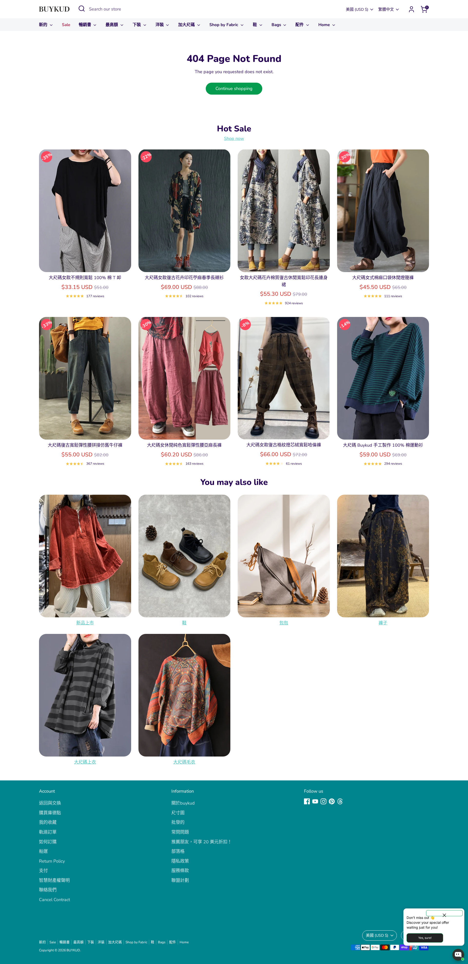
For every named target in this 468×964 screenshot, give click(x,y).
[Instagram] (323, 801)
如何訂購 (48, 842)
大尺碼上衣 (85, 762)
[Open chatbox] (458, 955)
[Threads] (340, 801)
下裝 (137, 25)
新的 (44, 25)
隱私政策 (180, 861)
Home (324, 25)
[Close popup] (444, 913)
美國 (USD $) (357, 9)
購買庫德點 (50, 813)
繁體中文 (386, 9)
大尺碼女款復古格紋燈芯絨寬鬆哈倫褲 (283, 445)
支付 (43, 871)
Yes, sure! (424, 938)
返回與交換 (50, 803)
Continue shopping (234, 88)
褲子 (383, 623)
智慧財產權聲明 (54, 880)
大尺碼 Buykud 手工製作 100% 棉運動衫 (383, 445)
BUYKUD (73, 950)
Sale (66, 25)
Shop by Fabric (224, 25)
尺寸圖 (178, 813)
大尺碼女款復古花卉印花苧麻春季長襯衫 (184, 278)
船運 (43, 851)
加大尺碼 (187, 25)
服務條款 (180, 871)
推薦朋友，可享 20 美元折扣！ (201, 842)
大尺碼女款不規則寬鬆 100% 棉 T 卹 (85, 278)
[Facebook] (307, 801)
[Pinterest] (332, 801)
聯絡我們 (48, 890)
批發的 (178, 822)
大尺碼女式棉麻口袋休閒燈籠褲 (383, 278)
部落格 (178, 851)
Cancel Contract (54, 900)
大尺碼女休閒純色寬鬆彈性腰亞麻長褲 (184, 445)
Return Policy (52, 861)
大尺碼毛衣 (184, 762)
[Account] (411, 9)
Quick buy (85, 263)
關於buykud (183, 803)
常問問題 (180, 832)
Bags (277, 25)
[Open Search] (82, 8)
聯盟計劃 (180, 880)
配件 (300, 25)
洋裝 (160, 25)
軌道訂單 (48, 832)
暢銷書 (85, 25)
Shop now (234, 138)
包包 (283, 623)
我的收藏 (48, 822)
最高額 (112, 25)
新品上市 (85, 623)
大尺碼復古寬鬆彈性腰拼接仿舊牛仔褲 (85, 445)
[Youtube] (315, 801)
